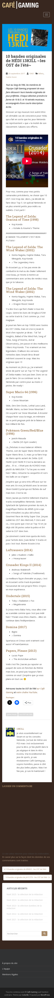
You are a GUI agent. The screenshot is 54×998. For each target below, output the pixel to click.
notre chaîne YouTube (26, 692)
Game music (11, 77)
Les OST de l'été (25, 714)
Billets (41, 73)
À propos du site (9, 963)
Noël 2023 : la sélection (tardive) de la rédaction (24, 907)
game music (12, 714)
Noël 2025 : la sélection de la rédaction (25, 894)
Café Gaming (32, 992)
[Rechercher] (44, 933)
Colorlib (25, 995)
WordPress (45, 995)
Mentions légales (10, 974)
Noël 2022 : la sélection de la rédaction (25, 913)
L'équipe (6, 968)
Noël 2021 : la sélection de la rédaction (25, 919)
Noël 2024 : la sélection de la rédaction (25, 900)
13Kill (31, 73)
